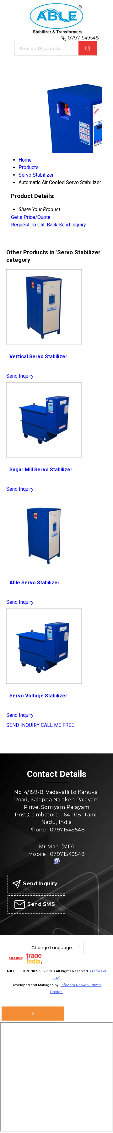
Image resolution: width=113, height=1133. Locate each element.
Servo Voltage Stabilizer (38, 696)
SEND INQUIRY (23, 725)
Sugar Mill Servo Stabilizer (41, 470)
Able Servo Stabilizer (34, 583)
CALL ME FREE (57, 725)
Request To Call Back (34, 225)
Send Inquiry (72, 225)
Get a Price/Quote (31, 217)
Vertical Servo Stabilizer (38, 357)
